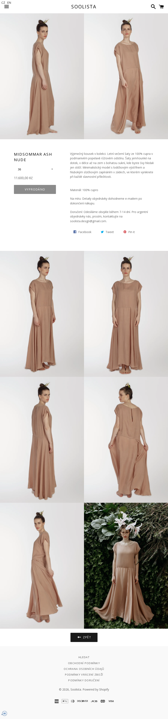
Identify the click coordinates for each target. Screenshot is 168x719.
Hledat (84, 657)
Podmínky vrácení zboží (84, 674)
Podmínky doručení (84, 680)
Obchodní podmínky (84, 663)
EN (9, 3)
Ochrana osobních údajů (84, 669)
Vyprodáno (35, 189)
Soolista (83, 6)
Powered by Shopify (96, 689)
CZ (3, 3)
